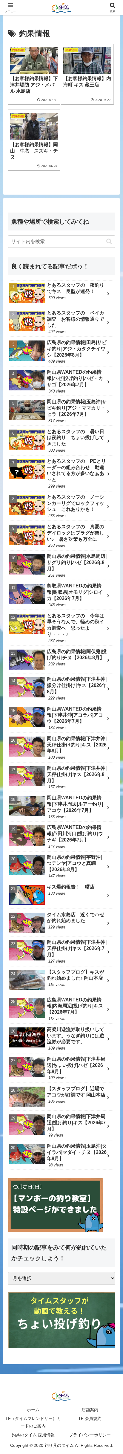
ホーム (33, 1409)
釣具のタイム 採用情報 (33, 1434)
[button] (109, 241)
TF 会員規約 (90, 1418)
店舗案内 (90, 1409)
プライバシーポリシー (90, 1434)
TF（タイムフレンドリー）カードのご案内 (33, 1422)
